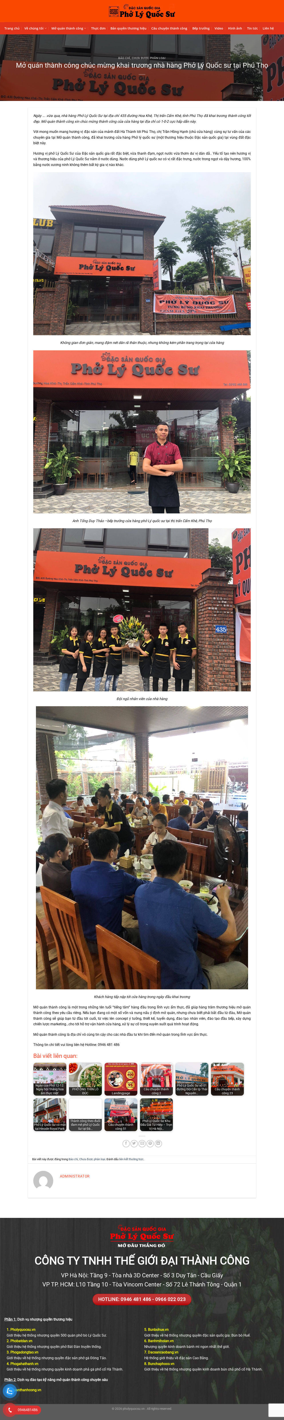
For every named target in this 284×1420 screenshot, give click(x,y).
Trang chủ (12, 28)
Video (219, 28)
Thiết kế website (131, 1414)
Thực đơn (98, 28)
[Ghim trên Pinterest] (150, 1143)
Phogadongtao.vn (24, 1352)
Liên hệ (268, 28)
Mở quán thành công (67, 28)
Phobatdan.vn (21, 1341)
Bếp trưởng (201, 28)
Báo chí (124, 58)
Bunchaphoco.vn (161, 1364)
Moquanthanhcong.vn (24, 1390)
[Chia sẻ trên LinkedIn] (158, 1143)
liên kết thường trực (131, 1159)
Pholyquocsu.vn (23, 1329)
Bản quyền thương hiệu (128, 28)
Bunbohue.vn (158, 1329)
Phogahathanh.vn (24, 1364)
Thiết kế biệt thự (153, 1414)
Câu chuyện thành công (169, 28)
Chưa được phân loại (149, 58)
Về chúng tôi (33, 28)
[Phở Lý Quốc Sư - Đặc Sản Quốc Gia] (142, 11)
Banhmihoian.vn (161, 1341)
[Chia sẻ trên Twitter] (134, 1143)
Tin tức (252, 28)
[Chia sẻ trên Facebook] (126, 1143)
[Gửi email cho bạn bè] (142, 1143)
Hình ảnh (235, 28)
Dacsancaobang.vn (163, 1352)
